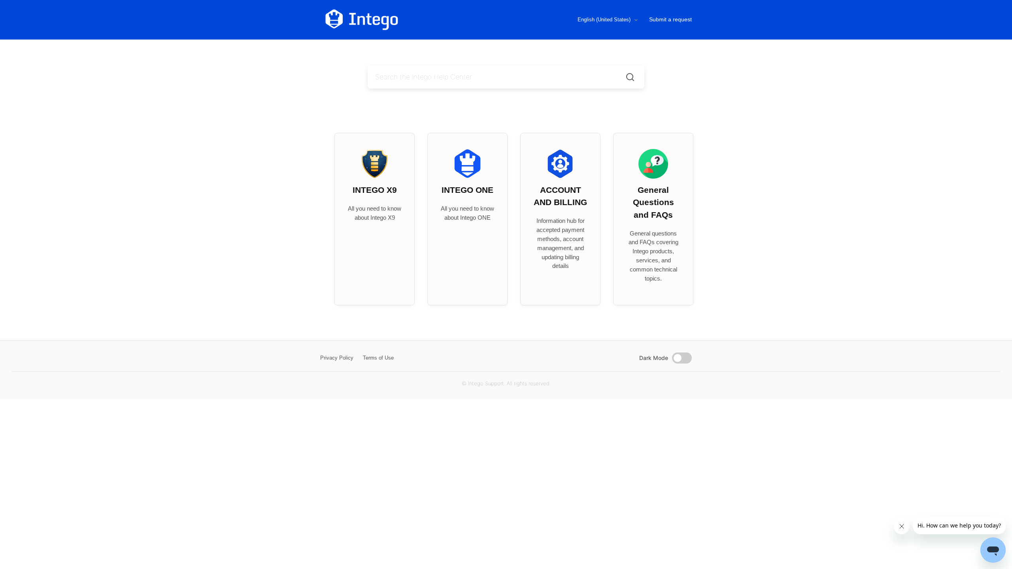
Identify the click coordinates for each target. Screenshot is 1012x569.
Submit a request (670, 19)
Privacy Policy (336, 358)
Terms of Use (378, 358)
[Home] (394, 20)
